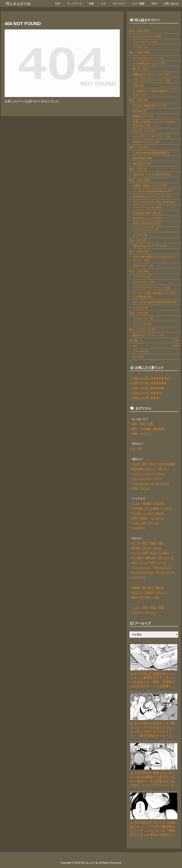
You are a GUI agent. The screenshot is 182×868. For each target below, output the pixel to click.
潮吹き (144, 518)
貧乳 (134, 423)
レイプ (136, 552)
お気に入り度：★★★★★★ (149, 382)
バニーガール (140, 483)
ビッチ (136, 543)
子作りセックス (162, 567)
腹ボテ (160, 513)
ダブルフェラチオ (142, 572)
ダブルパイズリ (165, 572)
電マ (148, 597)
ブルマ (152, 463)
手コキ (147, 547)
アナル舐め (152, 508)
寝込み (160, 587)
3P (141, 597)
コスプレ (145, 488)
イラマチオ (138, 577)
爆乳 (134, 428)
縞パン (163, 468)
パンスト (148, 473)
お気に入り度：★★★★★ (148, 387)
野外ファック (159, 562)
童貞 (145, 607)
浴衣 (134, 488)
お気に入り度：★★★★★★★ (150, 377)
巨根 (161, 607)
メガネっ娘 (138, 522)
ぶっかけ (148, 513)
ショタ (136, 607)
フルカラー (138, 527)
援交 (145, 543)
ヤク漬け (137, 557)
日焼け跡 (158, 503)
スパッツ (150, 468)
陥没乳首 (158, 428)
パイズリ (145, 433)
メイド (157, 478)
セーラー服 (138, 463)
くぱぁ (136, 503)
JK (139, 448)
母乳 (134, 433)
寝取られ (150, 557)
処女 (156, 597)
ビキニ (160, 473)
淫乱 (161, 543)
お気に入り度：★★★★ (146, 392)
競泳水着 (137, 468)
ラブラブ (153, 522)
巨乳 (150, 423)
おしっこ (161, 592)
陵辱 (145, 552)
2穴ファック (166, 557)
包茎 (153, 607)
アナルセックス (141, 567)
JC (133, 448)
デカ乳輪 (145, 428)
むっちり (166, 508)
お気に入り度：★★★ (145, 397)
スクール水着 (167, 463)
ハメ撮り (164, 552)
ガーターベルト (160, 483)
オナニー (137, 592)
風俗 (153, 543)
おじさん (150, 612)
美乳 (142, 423)
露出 (134, 597)
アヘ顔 (136, 513)
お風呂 (149, 592)
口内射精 (137, 508)
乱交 (153, 552)
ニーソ (136, 473)
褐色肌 (147, 503)
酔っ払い (148, 587)
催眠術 (136, 587)
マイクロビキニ (141, 478)
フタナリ (137, 612)
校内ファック (140, 562)
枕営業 (136, 547)
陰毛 (134, 518)
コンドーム (157, 518)
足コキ (157, 547)
